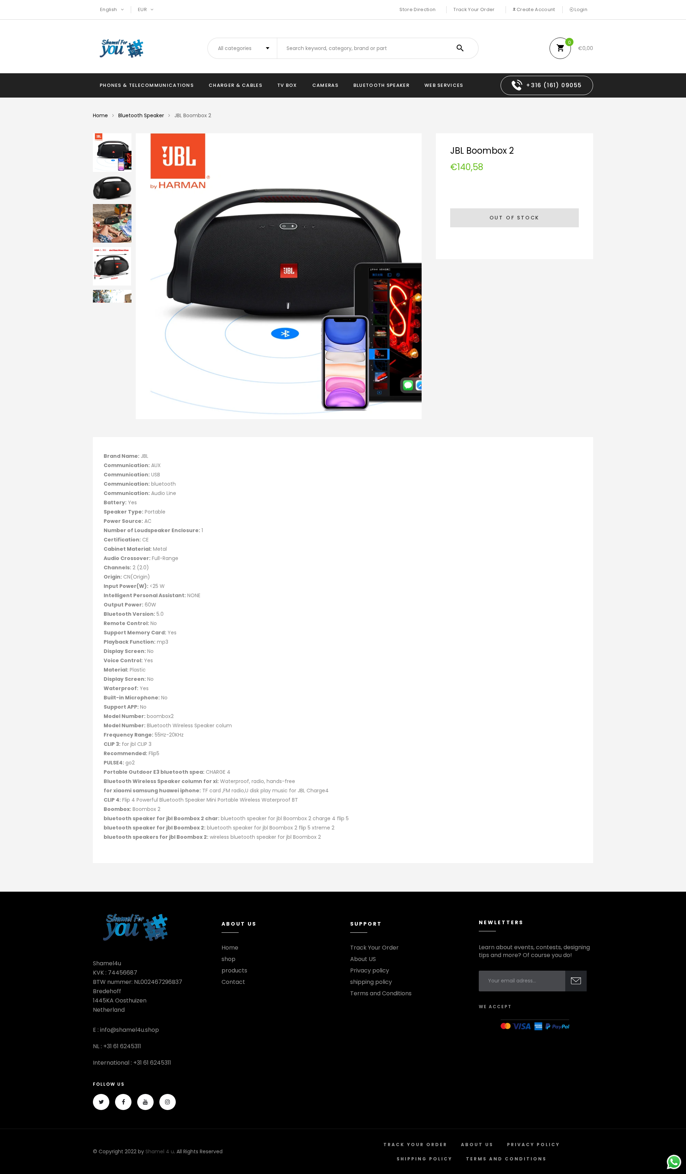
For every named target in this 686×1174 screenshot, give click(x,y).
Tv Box (287, 85)
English (109, 9)
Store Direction (417, 9)
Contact (233, 982)
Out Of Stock (514, 217)
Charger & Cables (235, 85)
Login (580, 9)
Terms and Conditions (381, 993)
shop (228, 959)
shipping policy (371, 982)
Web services (443, 85)
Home (100, 115)
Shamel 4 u (159, 1151)
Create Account (535, 9)
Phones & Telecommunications (147, 85)
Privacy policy (369, 971)
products (234, 971)
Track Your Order (473, 9)
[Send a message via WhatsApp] (674, 1162)
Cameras (325, 85)
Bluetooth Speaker (381, 85)
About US (363, 959)
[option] (279, 276)
